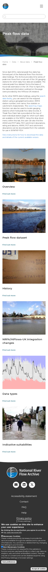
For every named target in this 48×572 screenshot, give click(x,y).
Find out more (8, 194)
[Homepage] (24, 472)
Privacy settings (24, 521)
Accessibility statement (24, 496)
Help (24, 512)
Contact (24, 501)
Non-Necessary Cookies (14, 547)
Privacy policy (24, 518)
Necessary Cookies (11, 536)
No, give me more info (13, 532)
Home (5, 62)
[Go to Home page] (5, 6)
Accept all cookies (39, 569)
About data (25, 62)
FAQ (24, 507)
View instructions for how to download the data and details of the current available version (22, 136)
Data (14, 62)
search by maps (35, 106)
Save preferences (8, 562)
